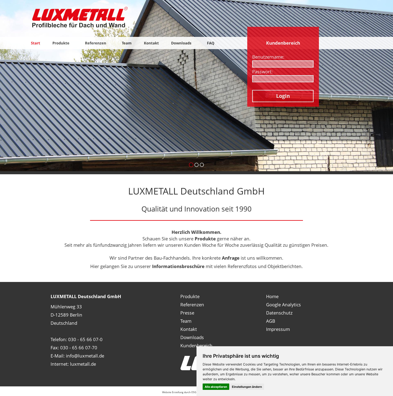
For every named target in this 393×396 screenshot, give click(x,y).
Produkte (61, 43)
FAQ (211, 43)
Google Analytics (283, 304)
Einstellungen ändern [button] (247, 386)
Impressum (278, 329)
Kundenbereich (196, 345)
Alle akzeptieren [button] (216, 386)
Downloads (181, 43)
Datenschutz (279, 313)
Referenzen (96, 43)
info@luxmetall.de (85, 356)
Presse (187, 313)
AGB (270, 321)
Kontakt (151, 43)
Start (35, 43)
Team (127, 43)
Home (272, 296)
